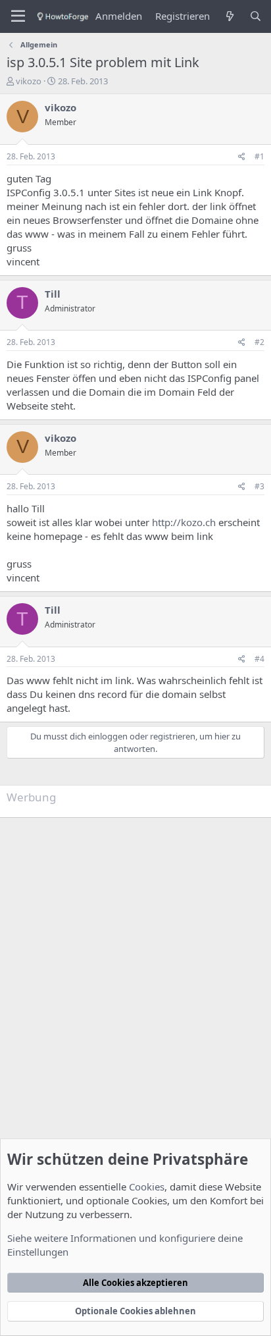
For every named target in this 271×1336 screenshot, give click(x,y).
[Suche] (255, 16)
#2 (259, 342)
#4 (259, 658)
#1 (259, 156)
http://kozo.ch (184, 522)
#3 (259, 486)
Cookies (146, 1186)
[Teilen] (242, 157)
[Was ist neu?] (229, 16)
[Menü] (18, 16)
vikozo (28, 81)
